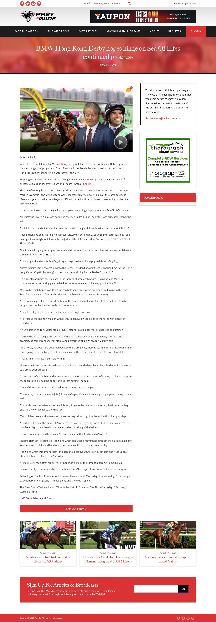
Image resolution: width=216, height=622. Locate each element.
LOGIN (197, 31)
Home (177, 3)
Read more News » (76, 508)
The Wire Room (58, 31)
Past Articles (88, 31)
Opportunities (189, 3)
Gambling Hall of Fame (124, 31)
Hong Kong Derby (64, 164)
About (154, 31)
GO (183, 589)
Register (174, 31)
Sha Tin (87, 183)
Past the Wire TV (26, 31)
